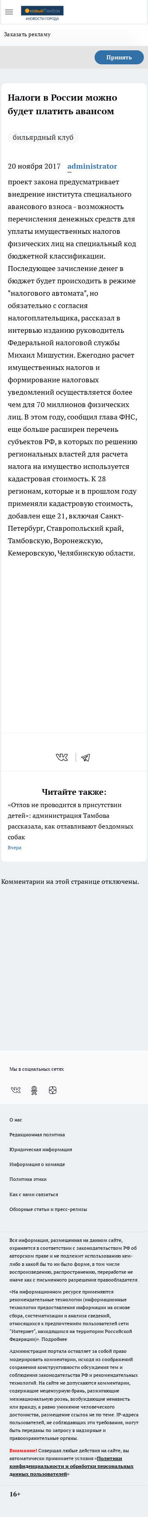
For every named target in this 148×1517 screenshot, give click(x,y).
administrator (92, 166)
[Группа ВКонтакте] (15, 1090)
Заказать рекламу (27, 34)
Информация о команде (37, 1164)
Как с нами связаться (33, 1194)
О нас (15, 1120)
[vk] (63, 757)
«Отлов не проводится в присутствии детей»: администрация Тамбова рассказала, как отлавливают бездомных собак (70, 825)
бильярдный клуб (43, 137)
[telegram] (88, 757)
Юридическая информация (40, 1149)
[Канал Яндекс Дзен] (52, 1090)
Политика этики (27, 1179)
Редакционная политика (37, 1134)
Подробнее (54, 1339)
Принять (119, 57)
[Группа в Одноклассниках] (34, 1090)
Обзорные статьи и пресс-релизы (48, 1209)
